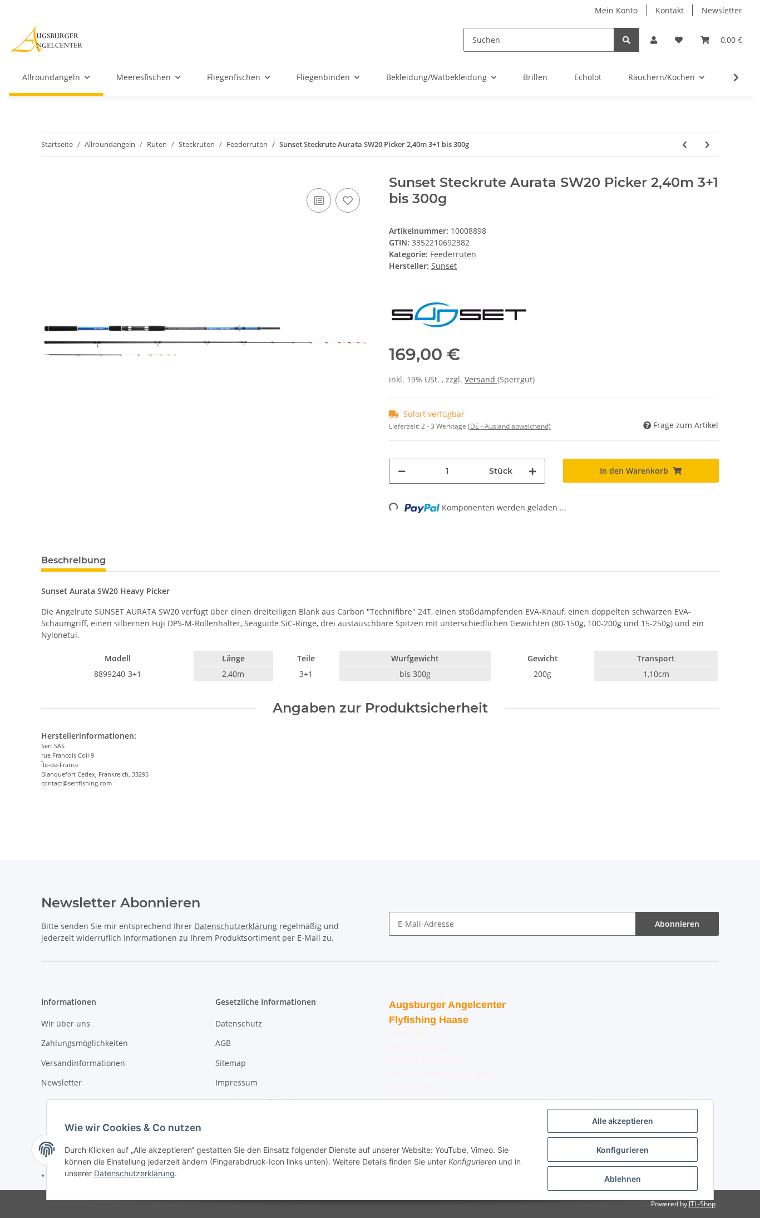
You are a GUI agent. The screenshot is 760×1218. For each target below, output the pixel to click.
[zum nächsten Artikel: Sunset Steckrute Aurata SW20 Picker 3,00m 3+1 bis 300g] (707, 144)
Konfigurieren (622, 1150)
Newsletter (722, 10)
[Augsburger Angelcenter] (47, 39)
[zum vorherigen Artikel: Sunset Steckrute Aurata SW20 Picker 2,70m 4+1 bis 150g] (684, 144)
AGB (223, 1043)
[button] (653, 40)
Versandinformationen (83, 1063)
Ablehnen (622, 1178)
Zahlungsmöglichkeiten (84, 1043)
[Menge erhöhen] (532, 471)
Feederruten (453, 254)
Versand (481, 379)
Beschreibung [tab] (73, 560)
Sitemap (230, 1063)
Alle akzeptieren (622, 1121)
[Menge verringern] (401, 471)
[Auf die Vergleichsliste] (319, 200)
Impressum (236, 1082)
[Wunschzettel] (679, 40)
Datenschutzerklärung (235, 926)
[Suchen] (626, 40)
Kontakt (669, 10)
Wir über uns (65, 1023)
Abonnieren (677, 924)
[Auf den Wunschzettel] (347, 200)
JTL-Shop (702, 1204)
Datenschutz (238, 1023)
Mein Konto (616, 10)
